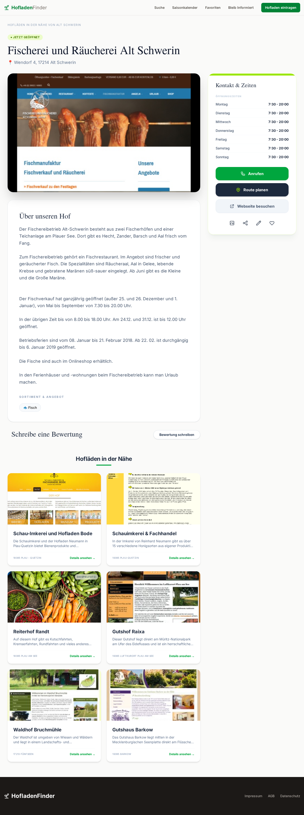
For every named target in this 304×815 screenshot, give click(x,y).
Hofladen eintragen (280, 7)
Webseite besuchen (256, 206)
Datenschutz (290, 796)
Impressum (253, 796)
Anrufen (256, 173)
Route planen (255, 189)
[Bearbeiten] (258, 223)
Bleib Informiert (241, 7)
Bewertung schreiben (176, 435)
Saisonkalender (185, 7)
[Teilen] (245, 223)
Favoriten (213, 7)
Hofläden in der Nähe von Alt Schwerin (44, 25)
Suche (159, 7)
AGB (271, 796)
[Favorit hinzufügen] (272, 223)
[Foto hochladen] (232, 223)
